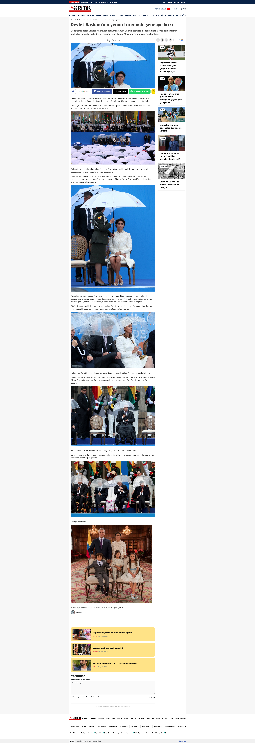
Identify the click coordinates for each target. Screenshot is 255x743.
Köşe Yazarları (167, 2)
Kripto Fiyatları (103, 2)
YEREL (98, 15)
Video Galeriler (101, 726)
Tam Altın (89, 733)
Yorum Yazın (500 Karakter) (80, 679)
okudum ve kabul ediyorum (91, 697)
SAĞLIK (171, 15)
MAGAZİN (136, 15)
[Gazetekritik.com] (75, 718)
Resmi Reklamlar (181, 718)
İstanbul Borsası (170, 726)
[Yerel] (171, 114)
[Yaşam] (171, 143)
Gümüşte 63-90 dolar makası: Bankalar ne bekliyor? (169, 184)
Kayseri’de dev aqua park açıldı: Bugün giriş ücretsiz (170, 128)
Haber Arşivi (113, 2)
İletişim (182, 2)
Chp (166, 733)
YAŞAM (120, 15)
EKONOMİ (81, 15)
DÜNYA (112, 15)
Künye (84, 726)
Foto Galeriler (113, 726)
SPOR (105, 15)
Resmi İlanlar (158, 726)
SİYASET (72, 15)
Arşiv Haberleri (86, 20)
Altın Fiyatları (94, 2)
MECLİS (128, 15)
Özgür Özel (107, 733)
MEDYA (156, 15)
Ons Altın (72, 733)
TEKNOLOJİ (146, 15)
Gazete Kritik (76, 20)
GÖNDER (152, 698)
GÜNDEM (90, 15)
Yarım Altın (98, 733)
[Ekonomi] (171, 171)
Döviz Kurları (84, 2)
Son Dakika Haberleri (184, 726)
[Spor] (171, 52)
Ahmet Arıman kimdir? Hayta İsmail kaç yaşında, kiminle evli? (170, 156)
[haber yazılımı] (181, 741)
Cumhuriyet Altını (118, 733)
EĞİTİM (163, 15)
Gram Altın (128, 733)
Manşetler (176, 2)
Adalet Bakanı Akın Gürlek (141, 733)
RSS (72, 741)
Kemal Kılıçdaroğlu (157, 733)
